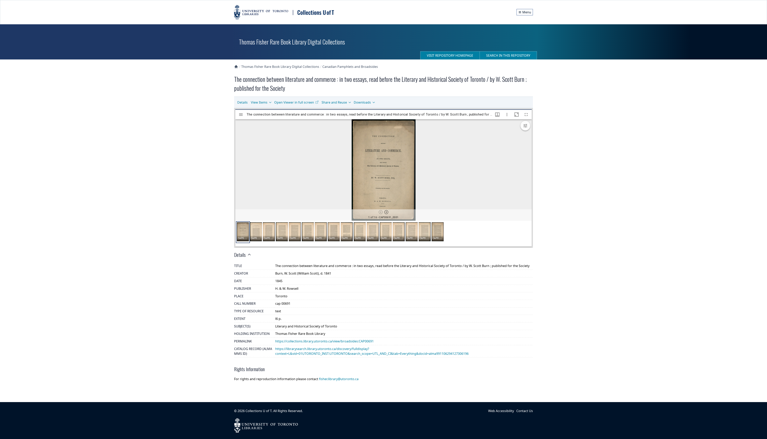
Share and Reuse (334, 102)
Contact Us (524, 411)
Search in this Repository (508, 55)
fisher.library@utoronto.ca (339, 379)
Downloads (362, 102)
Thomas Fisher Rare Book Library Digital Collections (280, 66)
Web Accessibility (501, 411)
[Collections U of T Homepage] (236, 67)
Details (242, 102)
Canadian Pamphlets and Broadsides (350, 66)
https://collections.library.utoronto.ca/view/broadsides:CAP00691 (324, 341)
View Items (259, 102)
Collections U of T (258, 411)
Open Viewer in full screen (294, 102)
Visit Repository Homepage (450, 55)
